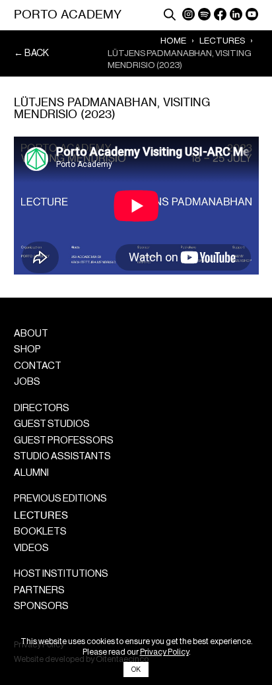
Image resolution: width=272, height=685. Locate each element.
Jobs (27, 382)
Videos (31, 548)
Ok (136, 669)
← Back (31, 53)
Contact (37, 366)
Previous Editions (60, 499)
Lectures (222, 40)
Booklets (40, 532)
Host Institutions (61, 574)
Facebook (220, 14)
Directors (41, 408)
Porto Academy (67, 14)
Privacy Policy (164, 652)
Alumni (31, 473)
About (31, 334)
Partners (39, 590)
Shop (27, 349)
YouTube (252, 14)
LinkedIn (236, 14)
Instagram (188, 14)
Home (173, 40)
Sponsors (41, 606)
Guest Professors (64, 440)
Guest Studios (52, 424)
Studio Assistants (62, 456)
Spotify (204, 14)
